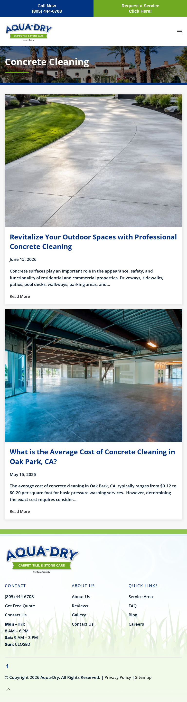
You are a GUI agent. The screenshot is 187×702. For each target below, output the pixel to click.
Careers (136, 624)
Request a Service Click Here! (140, 8)
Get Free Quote (20, 606)
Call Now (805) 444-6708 (47, 8)
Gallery (79, 615)
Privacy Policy (117, 677)
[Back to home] (29, 31)
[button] (179, 31)
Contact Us (16, 615)
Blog (133, 615)
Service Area (141, 596)
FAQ (133, 606)
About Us (81, 596)
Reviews (80, 606)
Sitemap (143, 677)
